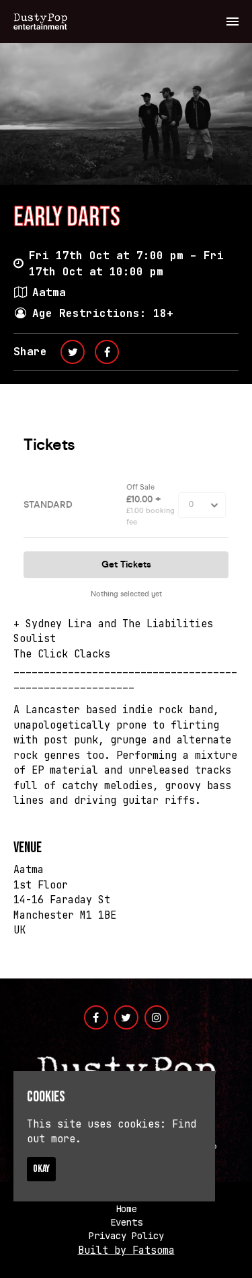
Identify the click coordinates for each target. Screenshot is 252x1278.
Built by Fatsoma (126, 1250)
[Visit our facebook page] (107, 352)
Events (126, 1222)
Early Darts (66, 217)
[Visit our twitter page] (72, 352)
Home (126, 1209)
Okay (41, 1168)
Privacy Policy (126, 1236)
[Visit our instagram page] (156, 1018)
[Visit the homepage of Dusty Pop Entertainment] (40, 21)
